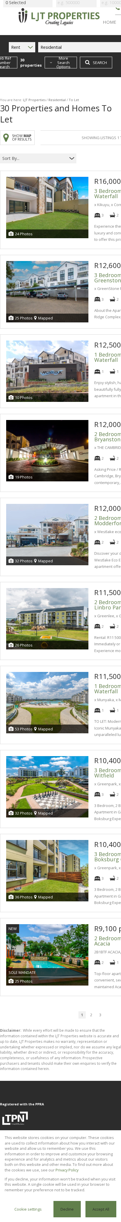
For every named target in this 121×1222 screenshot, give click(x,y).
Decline (67, 1209)
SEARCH (100, 62)
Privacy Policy (67, 1170)
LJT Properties (34, 100)
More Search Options (63, 62)
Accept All (101, 1209)
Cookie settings (28, 1209)
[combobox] (34, 158)
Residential (57, 100)
